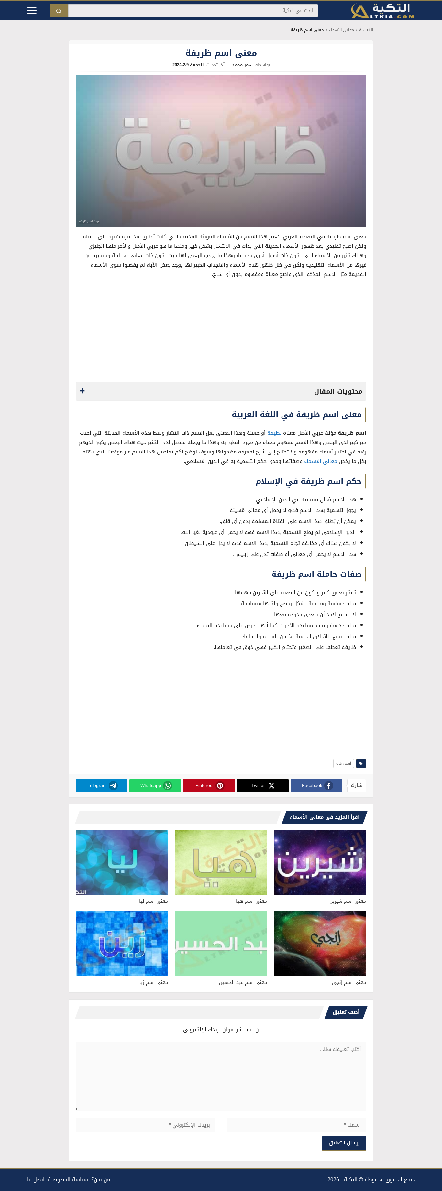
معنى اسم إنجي (349, 982)
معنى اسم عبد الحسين (243, 982)
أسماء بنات (343, 763)
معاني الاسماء (320, 461)
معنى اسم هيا (251, 901)
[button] (221, 391)
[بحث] (59, 10)
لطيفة (274, 433)
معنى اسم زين (153, 982)
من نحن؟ (100, 1180)
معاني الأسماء (341, 30)
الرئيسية (366, 30)
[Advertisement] (221, 332)
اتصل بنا (36, 1180)
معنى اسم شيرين (347, 901)
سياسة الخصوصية (68, 1180)
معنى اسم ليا (153, 901)
